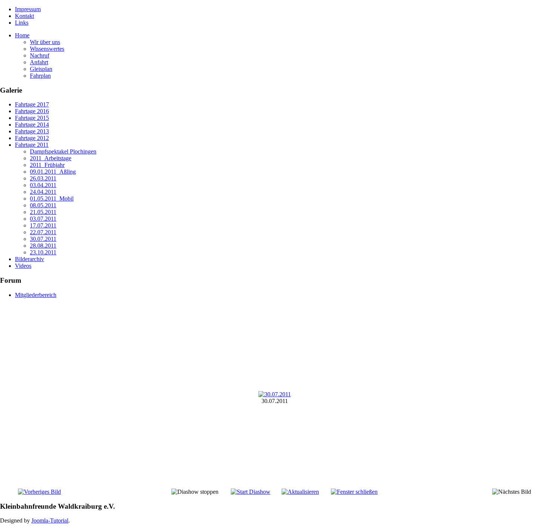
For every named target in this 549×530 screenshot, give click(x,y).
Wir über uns (45, 42)
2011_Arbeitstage (50, 158)
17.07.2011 (43, 225)
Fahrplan (40, 75)
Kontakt (24, 16)
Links (21, 22)
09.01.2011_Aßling (53, 171)
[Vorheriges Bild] (39, 492)
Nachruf (39, 55)
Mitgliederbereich (35, 295)
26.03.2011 (43, 178)
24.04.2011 (43, 192)
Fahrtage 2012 (32, 138)
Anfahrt (39, 62)
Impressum (28, 9)
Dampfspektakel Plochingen (63, 151)
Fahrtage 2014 (32, 124)
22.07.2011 (43, 232)
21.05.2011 (43, 212)
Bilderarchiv (29, 259)
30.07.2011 (43, 239)
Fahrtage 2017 (32, 104)
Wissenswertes (47, 49)
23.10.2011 (43, 252)
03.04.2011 (43, 185)
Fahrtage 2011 (32, 145)
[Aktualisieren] (300, 492)
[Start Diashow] (250, 492)
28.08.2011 (43, 245)
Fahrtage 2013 (32, 131)
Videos (23, 266)
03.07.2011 (43, 219)
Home (22, 35)
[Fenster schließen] (354, 492)
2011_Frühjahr (47, 165)
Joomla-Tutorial (49, 520)
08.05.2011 (43, 205)
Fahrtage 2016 (32, 111)
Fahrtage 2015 (32, 118)
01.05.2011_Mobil (52, 198)
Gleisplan (41, 69)
